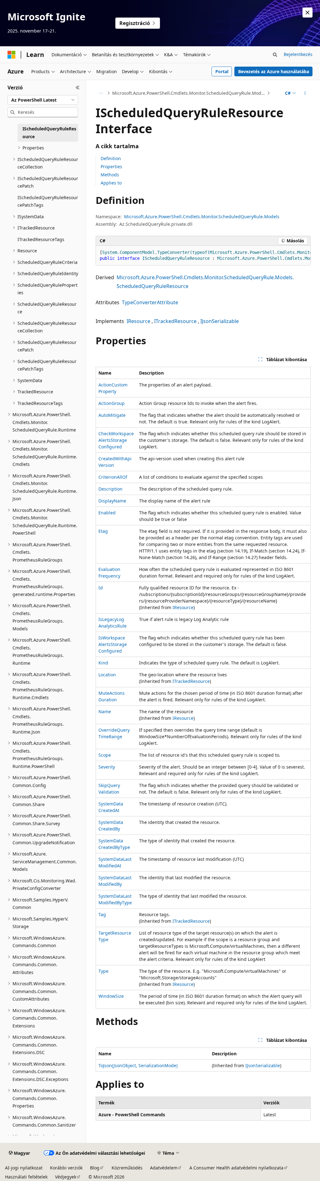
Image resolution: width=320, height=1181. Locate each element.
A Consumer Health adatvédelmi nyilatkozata (236, 1168)
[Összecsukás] (77, 88)
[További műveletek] (304, 93)
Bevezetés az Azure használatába (273, 71)
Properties (111, 166)
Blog (94, 1168)
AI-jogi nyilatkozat (23, 1168)
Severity (106, 767)
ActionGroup (111, 403)
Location (107, 675)
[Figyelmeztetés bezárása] (307, 13)
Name (104, 711)
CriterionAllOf (112, 477)
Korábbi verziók (66, 1168)
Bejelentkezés (298, 54)
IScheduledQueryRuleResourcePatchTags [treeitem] (48, 201)
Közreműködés (127, 1168)
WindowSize (111, 996)
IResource (138, 321)
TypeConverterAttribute (150, 302)
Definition (111, 158)
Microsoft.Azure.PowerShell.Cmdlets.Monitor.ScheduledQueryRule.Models (189, 93)
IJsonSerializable (219, 321)
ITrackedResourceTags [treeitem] (41, 239)
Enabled (107, 513)
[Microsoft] (12, 55)
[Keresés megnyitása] (275, 54)
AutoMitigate (112, 415)
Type (103, 971)
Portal (221, 71)
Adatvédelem (164, 1168)
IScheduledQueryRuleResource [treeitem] (49, 132)
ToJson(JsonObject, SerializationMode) (138, 1065)
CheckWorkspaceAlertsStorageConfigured (116, 440)
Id (100, 588)
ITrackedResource (175, 321)
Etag (103, 531)
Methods (110, 175)
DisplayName (112, 501)
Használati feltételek (26, 1177)
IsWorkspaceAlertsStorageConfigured (112, 644)
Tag (102, 914)
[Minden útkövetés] (101, 93)
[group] (203, 255)
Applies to (111, 183)
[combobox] (43, 100)
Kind (103, 663)
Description (110, 489)
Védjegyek (65, 1177)
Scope (104, 755)
